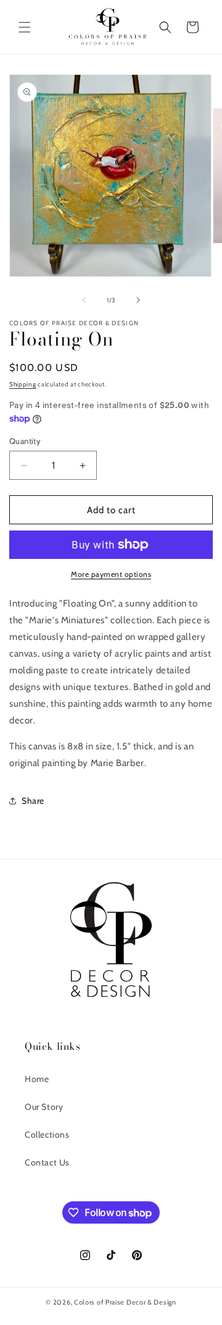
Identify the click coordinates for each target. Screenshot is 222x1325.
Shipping (22, 384)
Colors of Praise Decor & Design (125, 1302)
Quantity (25, 441)
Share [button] (33, 800)
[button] (24, 27)
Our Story (44, 1106)
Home (37, 1078)
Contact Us (47, 1162)
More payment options (111, 574)
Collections (47, 1134)
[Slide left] (83, 299)
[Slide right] (138, 299)
